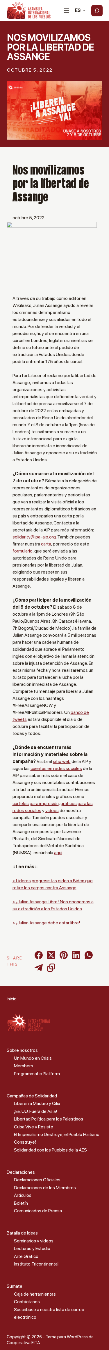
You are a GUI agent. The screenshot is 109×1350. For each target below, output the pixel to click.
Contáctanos (27, 1301)
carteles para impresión (35, 803)
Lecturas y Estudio (32, 1248)
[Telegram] (39, 968)
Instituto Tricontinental (36, 1264)
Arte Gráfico (26, 1256)
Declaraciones (21, 1172)
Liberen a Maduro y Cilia (37, 1103)
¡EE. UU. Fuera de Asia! (35, 1111)
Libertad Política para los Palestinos (48, 1119)
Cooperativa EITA (23, 1342)
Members (23, 1065)
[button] (80, 10)
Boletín (21, 1203)
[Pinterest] (64, 955)
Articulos (22, 1195)
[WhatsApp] (89, 955)
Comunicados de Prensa (38, 1210)
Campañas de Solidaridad (32, 1096)
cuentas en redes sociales (56, 768)
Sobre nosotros (22, 1050)
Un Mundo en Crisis (33, 1058)
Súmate (14, 1286)
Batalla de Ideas (22, 1233)
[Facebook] (39, 955)
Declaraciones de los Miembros (45, 1187)
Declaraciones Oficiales (37, 1179)
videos (52, 810)
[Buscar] (97, 10)
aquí (58, 852)
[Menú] (66, 10)
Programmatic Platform (37, 1073)
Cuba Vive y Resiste (33, 1127)
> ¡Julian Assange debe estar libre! (46, 923)
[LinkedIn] (76, 955)
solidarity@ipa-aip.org (34, 537)
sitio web (62, 761)
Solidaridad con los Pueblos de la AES (50, 1150)
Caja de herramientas (35, 1294)
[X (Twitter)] (51, 955)
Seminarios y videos (33, 1241)
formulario (22, 551)
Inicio (12, 999)
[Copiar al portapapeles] (51, 968)
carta (46, 544)
